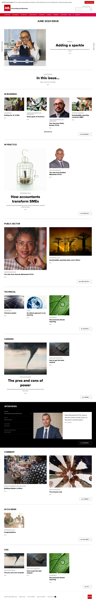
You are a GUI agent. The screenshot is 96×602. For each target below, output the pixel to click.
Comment (9, 452)
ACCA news (10, 509)
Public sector (12, 224)
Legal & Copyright (41, 596)
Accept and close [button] (89, 2)
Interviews (10, 406)
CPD (6, 550)
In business (10, 94)
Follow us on (51, 596)
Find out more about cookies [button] (65, 2)
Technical (10, 292)
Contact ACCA (22, 596)
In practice (10, 144)
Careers (9, 339)
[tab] (17, 412)
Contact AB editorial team (10, 596)
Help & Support (31, 596)
